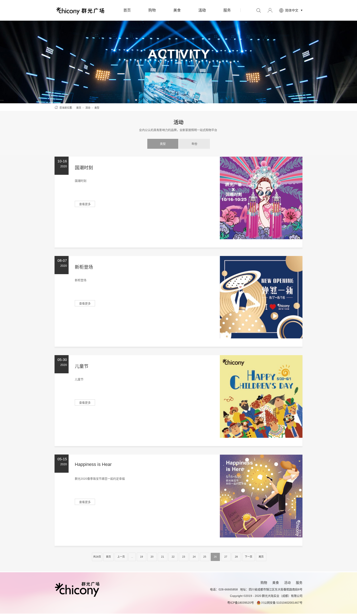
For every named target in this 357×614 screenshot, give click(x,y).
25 (204, 556)
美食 (177, 10)
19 (141, 556)
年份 (194, 143)
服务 (227, 10)
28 (236, 556)
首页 (127, 10)
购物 (152, 10)
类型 (163, 143)
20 (152, 556)
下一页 (248, 556)
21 (162, 556)
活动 (202, 10)
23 (183, 556)
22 (173, 556)
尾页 (261, 556)
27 (225, 556)
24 (194, 556)
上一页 (121, 556)
